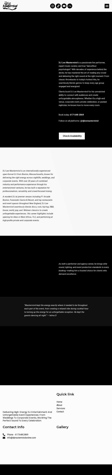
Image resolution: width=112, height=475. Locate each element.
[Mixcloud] (69, 6)
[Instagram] (52, 6)
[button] (106, 6)
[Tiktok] (58, 6)
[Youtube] (64, 6)
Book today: (71, 115)
